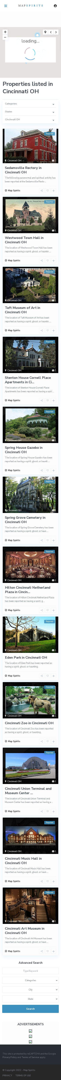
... (45, 181)
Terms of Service (30, 1057)
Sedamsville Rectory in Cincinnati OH (23, 170)
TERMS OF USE (23, 1075)
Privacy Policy (10, 1057)
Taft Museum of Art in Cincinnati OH (22, 309)
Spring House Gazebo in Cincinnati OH (24, 449)
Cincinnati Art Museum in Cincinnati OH (24, 930)
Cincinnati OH (14, 160)
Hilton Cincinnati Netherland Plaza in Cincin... (27, 589)
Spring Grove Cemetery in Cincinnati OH (25, 519)
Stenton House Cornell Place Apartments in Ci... (28, 379)
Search (30, 1009)
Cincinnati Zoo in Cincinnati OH (29, 723)
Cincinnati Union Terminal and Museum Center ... (28, 790)
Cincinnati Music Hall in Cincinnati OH (23, 860)
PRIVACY (7, 1075)
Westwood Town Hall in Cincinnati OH (24, 240)
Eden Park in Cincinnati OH (26, 657)
